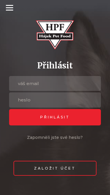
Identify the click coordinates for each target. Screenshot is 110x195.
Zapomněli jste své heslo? (55, 137)
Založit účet (55, 168)
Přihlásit (55, 117)
